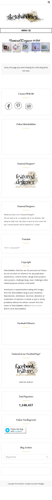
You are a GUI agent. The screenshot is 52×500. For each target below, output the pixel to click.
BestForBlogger (39, 484)
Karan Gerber (36, 305)
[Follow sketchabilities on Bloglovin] (15, 433)
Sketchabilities (19, 484)
